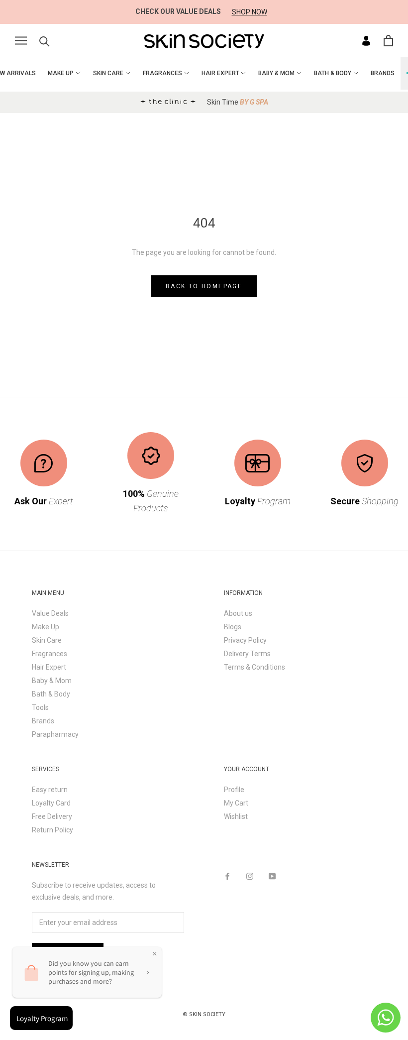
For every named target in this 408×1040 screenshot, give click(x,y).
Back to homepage (204, 286)
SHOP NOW (249, 12)
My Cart (236, 803)
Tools (40, 707)
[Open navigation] (21, 40)
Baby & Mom (52, 681)
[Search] (44, 40)
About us (238, 613)
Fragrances (49, 654)
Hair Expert (49, 667)
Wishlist (236, 816)
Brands (43, 721)
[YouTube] (272, 876)
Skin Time (237, 102)
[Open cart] (388, 40)
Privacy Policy (245, 640)
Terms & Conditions (254, 667)
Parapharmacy (55, 734)
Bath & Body (51, 694)
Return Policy (52, 830)
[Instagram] (249, 876)
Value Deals (50, 613)
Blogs (232, 627)
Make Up (45, 627)
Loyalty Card (51, 803)
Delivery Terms (247, 654)
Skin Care (47, 640)
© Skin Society (204, 1014)
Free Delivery (52, 816)
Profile (234, 790)
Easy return (50, 790)
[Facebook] (227, 876)
